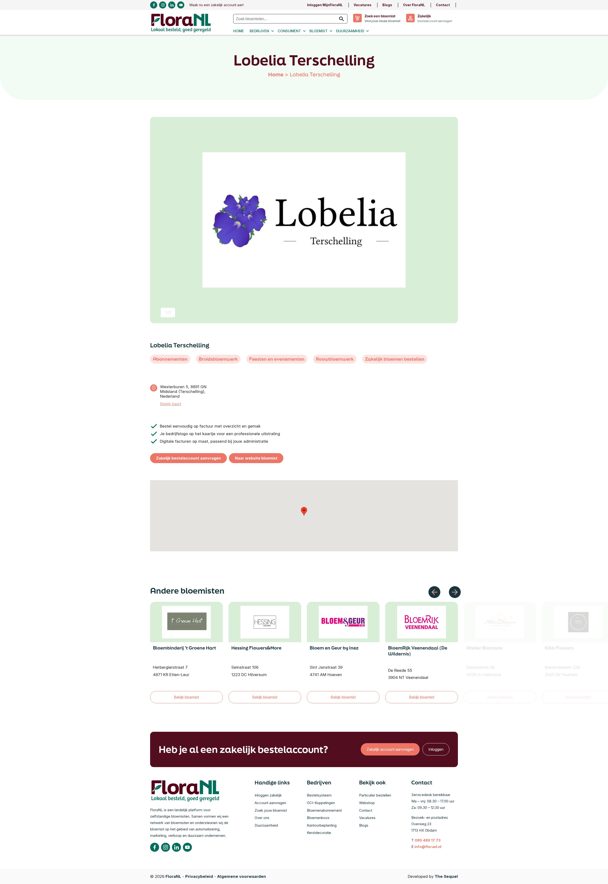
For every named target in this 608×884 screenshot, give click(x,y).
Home (238, 31)
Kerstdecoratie (319, 832)
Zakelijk (424, 16)
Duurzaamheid (350, 31)
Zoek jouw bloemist (271, 810)
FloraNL (173, 876)
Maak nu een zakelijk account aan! (217, 5)
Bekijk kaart (170, 403)
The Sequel (446, 876)
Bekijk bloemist (186, 697)
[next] (455, 592)
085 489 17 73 (428, 840)
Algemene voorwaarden (241, 876)
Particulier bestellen (375, 795)
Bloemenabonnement (324, 810)
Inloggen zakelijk (268, 795)
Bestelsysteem (319, 795)
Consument (289, 31)
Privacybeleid (199, 876)
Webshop (367, 803)
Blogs (387, 5)
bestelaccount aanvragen (435, 21)
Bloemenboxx (318, 817)
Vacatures (362, 5)
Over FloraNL (414, 5)
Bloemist (318, 31)
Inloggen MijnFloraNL (325, 5)
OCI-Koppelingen (321, 803)
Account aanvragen (270, 803)
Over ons (262, 817)
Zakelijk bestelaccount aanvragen (188, 458)
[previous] (434, 592)
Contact (443, 5)
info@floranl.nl (427, 846)
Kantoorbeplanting (322, 825)
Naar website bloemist (256, 458)
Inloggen (435, 749)
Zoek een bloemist (380, 16)
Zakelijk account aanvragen (390, 749)
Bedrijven (259, 31)
